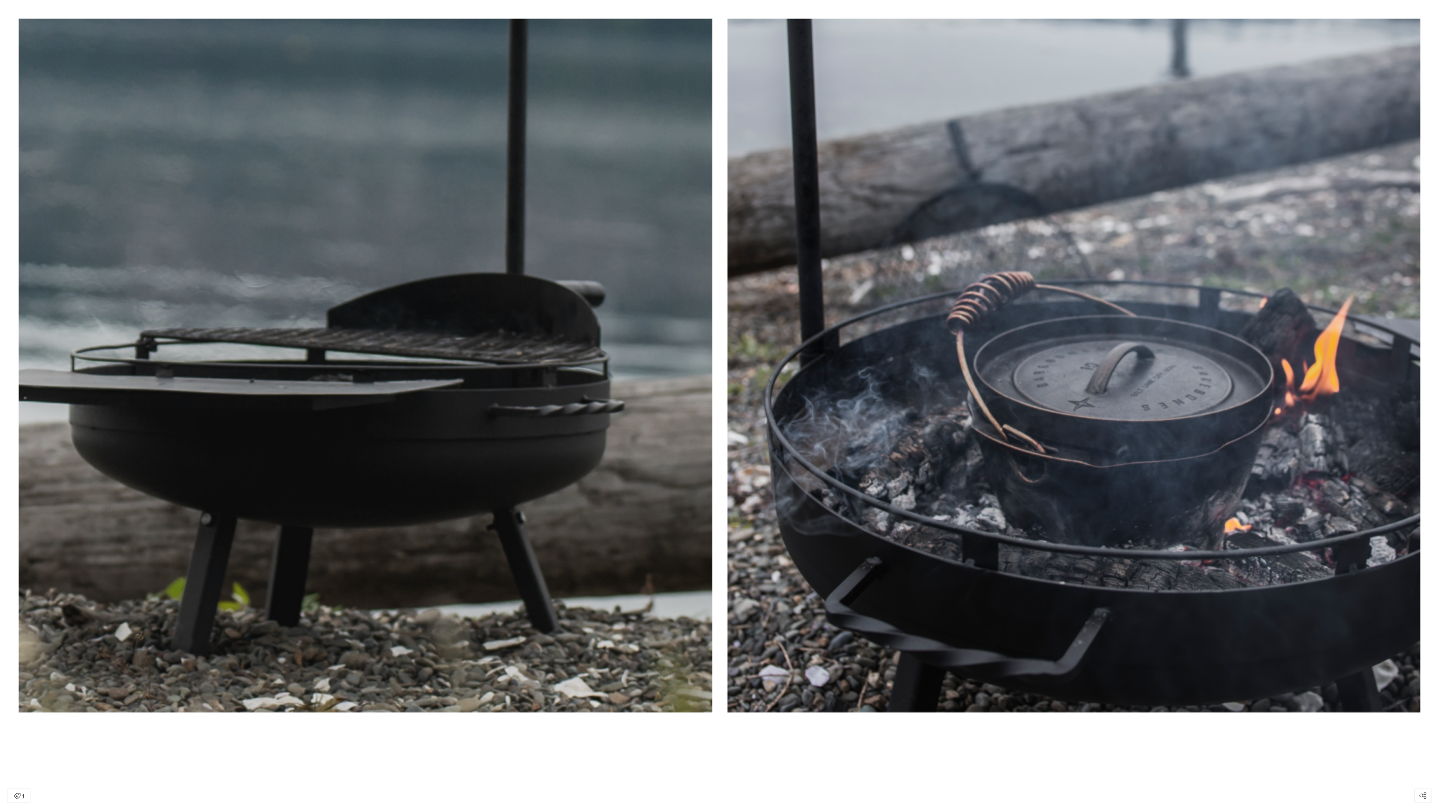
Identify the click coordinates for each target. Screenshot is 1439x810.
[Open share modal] (1423, 795)
